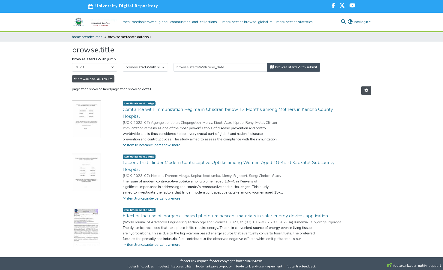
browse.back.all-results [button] (94, 79)
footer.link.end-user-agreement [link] (259, 266)
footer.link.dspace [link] (194, 261)
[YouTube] (352, 6)
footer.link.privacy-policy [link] (214, 266)
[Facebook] (333, 6)
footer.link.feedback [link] (301, 266)
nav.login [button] (361, 21)
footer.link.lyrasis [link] (249, 261)
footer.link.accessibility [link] (175, 266)
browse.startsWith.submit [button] (295, 67)
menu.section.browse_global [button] (245, 21)
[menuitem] (247, 22)
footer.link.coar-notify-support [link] (416, 265)
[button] (95, 22)
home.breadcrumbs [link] (87, 36)
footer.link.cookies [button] (140, 266)
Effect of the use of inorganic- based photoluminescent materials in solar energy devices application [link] (225, 216)
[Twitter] (342, 6)
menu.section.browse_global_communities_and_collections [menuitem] (170, 21)
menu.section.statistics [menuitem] (294, 21)
